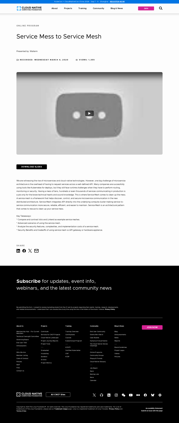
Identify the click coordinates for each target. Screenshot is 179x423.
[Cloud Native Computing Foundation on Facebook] (145, 396)
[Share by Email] (36, 251)
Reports (117, 341)
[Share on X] (30, 251)
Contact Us (20, 371)
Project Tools (45, 344)
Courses (68, 337)
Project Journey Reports (49, 341)
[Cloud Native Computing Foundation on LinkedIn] (108, 396)
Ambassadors (21, 345)
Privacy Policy (110, 309)
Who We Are (21, 352)
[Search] (161, 8)
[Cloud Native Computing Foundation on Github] (101, 396)
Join (146, 8)
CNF (67, 353)
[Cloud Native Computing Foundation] (29, 8)
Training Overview (72, 331)
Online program (27, 26)
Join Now (152, 327)
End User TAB (21, 342)
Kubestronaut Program (73, 341)
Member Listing (22, 355)
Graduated (45, 350)
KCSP (67, 356)
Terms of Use (21, 411)
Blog (116, 331)
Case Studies (94, 337)
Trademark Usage (61, 409)
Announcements (120, 334)
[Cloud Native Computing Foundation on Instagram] (116, 396)
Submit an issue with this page (152, 411)
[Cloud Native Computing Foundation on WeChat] (123, 396)
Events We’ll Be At (96, 334)
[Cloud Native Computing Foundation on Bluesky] (152, 396)
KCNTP (68, 347)
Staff (18, 364)
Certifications (70, 334)
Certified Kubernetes (72, 350)
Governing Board (22, 339)
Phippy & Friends (96, 358)
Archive (43, 359)
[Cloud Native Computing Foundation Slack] (159, 396)
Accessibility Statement (154, 408)
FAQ (18, 367)
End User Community (97, 331)
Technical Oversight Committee (27, 336)
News (116, 337)
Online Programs (96, 352)
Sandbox (44, 356)
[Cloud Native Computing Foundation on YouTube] (131, 396)
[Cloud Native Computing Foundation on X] (94, 396)
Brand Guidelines (120, 347)
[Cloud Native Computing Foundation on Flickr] (138, 396)
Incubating (45, 353)
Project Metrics (46, 363)
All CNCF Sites (58, 395)
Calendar (93, 380)
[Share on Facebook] (24, 251)
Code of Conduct (22, 358)
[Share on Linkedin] (18, 251)
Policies (19, 361)
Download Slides (31, 167)
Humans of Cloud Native (98, 341)
